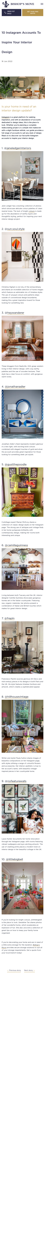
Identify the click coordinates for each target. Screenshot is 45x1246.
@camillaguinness (16, 545)
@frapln (9, 618)
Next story (28, 970)
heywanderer (15, 313)
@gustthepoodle (16, 464)
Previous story (15, 970)
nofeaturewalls (16, 781)
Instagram (6, 117)
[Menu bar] (42, 4)
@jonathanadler (15, 386)
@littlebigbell (14, 859)
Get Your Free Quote (32, 12)
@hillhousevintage (16, 697)
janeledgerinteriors (19, 148)
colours (32, 211)
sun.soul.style (16, 229)
